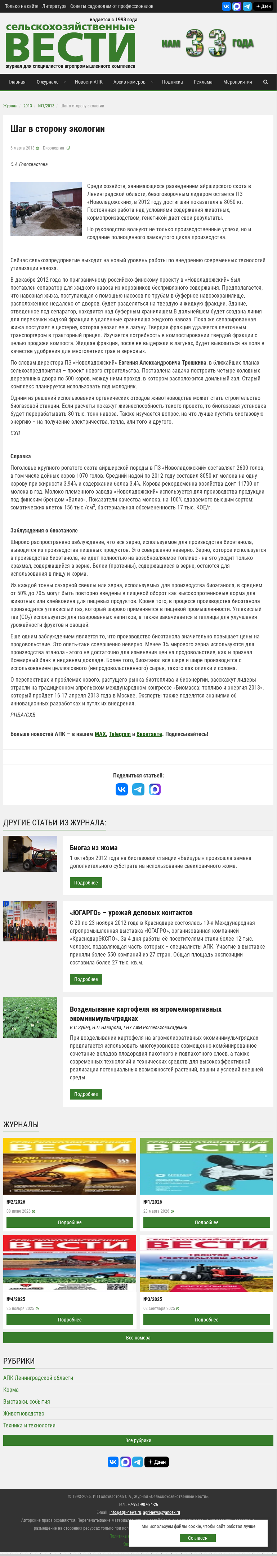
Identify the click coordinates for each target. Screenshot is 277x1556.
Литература (54, 6)
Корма (11, 1389)
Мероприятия (237, 82)
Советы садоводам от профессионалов (111, 6)
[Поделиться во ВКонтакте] (122, 789)
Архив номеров (129, 82)
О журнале (48, 82)
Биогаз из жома (93, 847)
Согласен (197, 1538)
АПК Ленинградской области (38, 1377)
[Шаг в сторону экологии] (46, 208)
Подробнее (86, 883)
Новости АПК (89, 82)
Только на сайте (22, 6)
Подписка (172, 82)
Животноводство (23, 1413)
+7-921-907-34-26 (143, 1504)
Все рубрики (138, 1440)
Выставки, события (26, 1401)
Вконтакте (149, 734)
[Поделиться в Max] (155, 789)
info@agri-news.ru (125, 1512)
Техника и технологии (29, 1425)
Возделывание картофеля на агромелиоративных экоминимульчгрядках (146, 1014)
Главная (17, 82)
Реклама (203, 82)
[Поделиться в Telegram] (138, 789)
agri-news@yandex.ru (161, 1512)
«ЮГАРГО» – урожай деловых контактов (131, 912)
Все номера (138, 1338)
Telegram (120, 734)
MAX (100, 734)
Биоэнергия (53, 148)
